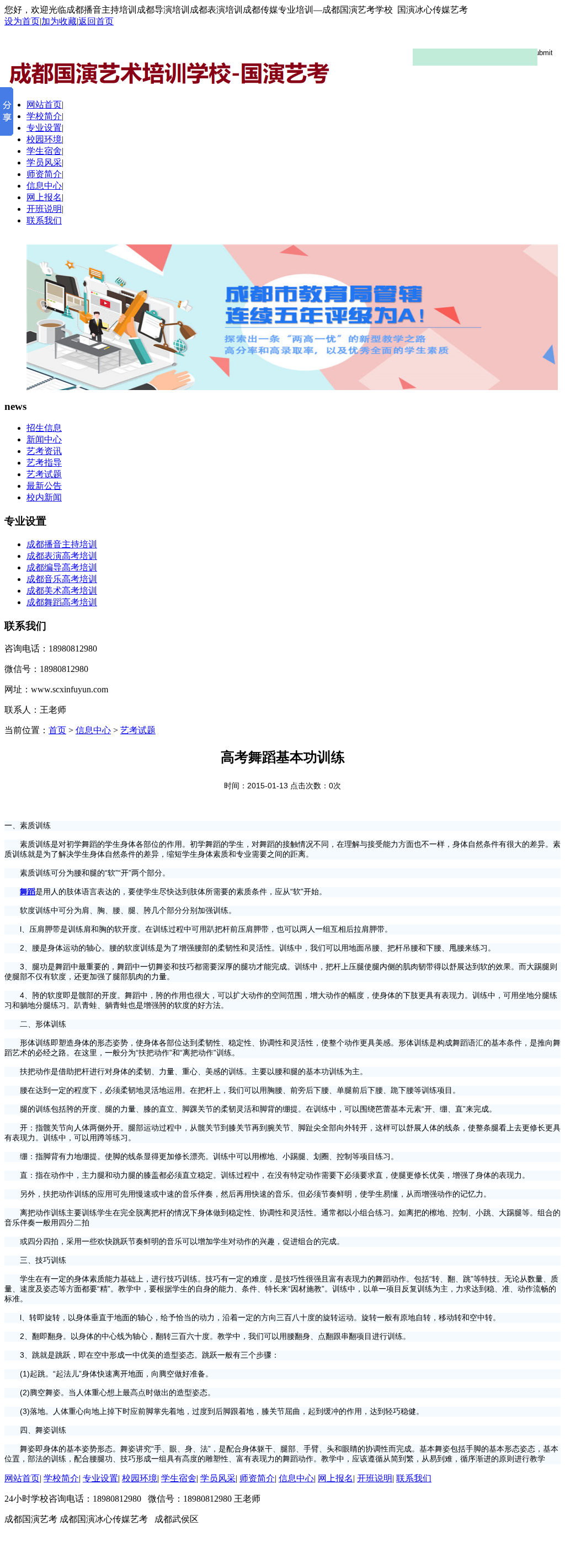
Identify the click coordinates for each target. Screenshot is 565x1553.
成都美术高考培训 (61, 590)
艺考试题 (44, 474)
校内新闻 (44, 497)
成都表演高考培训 (61, 556)
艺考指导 (44, 462)
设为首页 (22, 21)
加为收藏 (59, 21)
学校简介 (44, 116)
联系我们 (44, 220)
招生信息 (44, 428)
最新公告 (44, 485)
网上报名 (44, 197)
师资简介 (44, 174)
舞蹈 (27, 891)
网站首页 (44, 104)
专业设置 (44, 127)
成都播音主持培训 (61, 544)
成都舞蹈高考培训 (61, 602)
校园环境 (44, 139)
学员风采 (44, 162)
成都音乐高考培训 (61, 579)
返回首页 (96, 21)
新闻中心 (44, 439)
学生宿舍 (44, 151)
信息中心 (44, 185)
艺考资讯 (44, 451)
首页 (57, 730)
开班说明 (44, 209)
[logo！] (282, 63)
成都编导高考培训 (61, 567)
